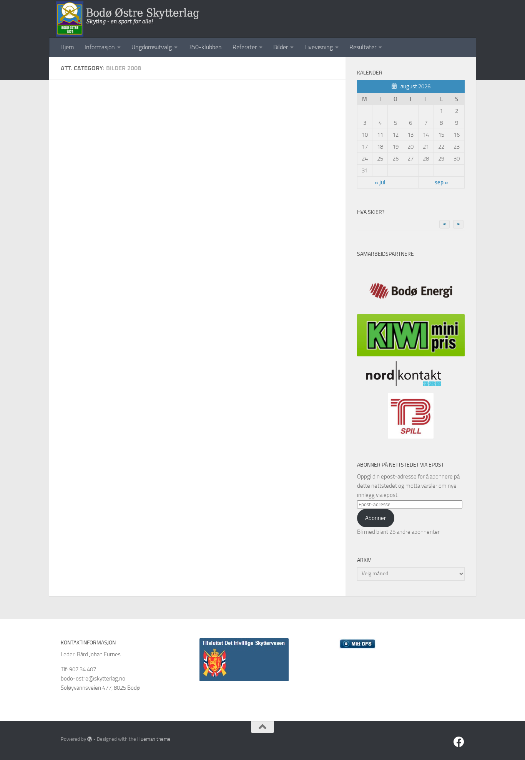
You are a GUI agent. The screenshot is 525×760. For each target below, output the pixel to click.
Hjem (67, 47)
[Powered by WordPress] (89, 739)
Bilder (280, 47)
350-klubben (205, 47)
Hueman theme (154, 739)
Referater (245, 47)
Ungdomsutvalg (151, 47)
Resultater (362, 47)
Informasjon (100, 47)
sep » (441, 182)
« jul (380, 182)
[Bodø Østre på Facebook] (459, 742)
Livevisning (318, 47)
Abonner (375, 518)
